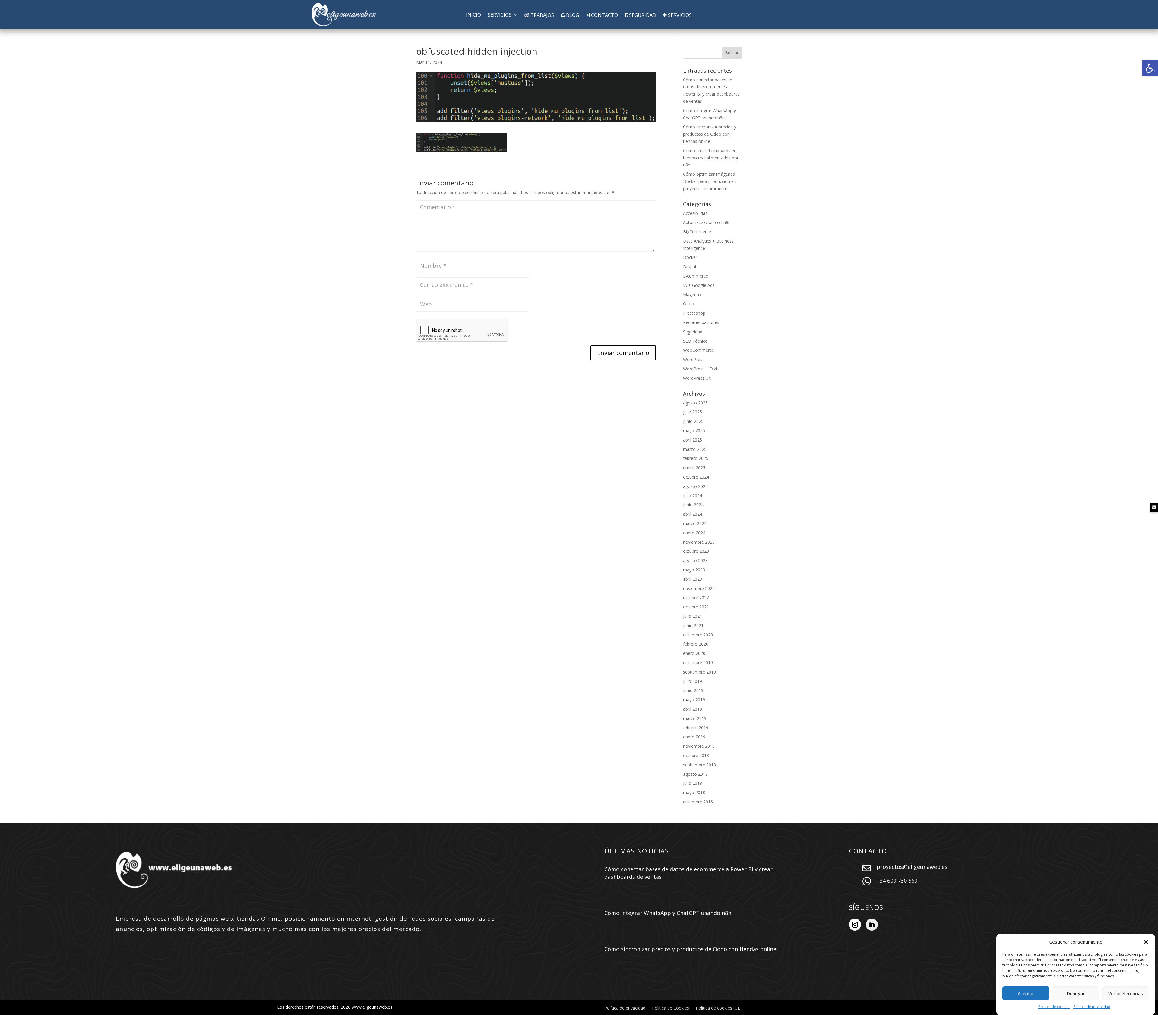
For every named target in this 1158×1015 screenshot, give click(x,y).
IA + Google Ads (699, 285)
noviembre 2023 (699, 542)
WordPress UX (697, 378)
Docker (690, 257)
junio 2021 (693, 625)
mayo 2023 (694, 570)
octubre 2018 (696, 755)
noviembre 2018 (699, 746)
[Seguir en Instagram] (855, 925)
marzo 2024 (695, 523)
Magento (692, 294)
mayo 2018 (694, 792)
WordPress (693, 359)
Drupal (689, 266)
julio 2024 (692, 495)
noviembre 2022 (699, 588)
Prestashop (694, 313)
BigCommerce (697, 231)
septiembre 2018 (699, 765)
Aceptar (1026, 993)
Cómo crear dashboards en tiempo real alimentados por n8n (711, 158)
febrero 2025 (695, 458)
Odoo (688, 303)
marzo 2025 (695, 449)
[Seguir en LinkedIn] (872, 925)
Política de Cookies (670, 1008)
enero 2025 (694, 467)
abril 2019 (692, 709)
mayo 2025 (694, 430)
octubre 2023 (696, 551)
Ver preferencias (1125, 993)
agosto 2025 (695, 403)
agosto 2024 (695, 486)
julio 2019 (692, 681)
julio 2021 (692, 616)
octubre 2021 (696, 607)
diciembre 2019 (698, 662)
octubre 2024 (696, 477)
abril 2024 (692, 514)
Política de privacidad (1091, 1006)
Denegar (1076, 993)
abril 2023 (692, 579)
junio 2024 (693, 504)
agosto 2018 (695, 774)
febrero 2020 (695, 644)
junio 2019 (693, 690)
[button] (1150, 68)
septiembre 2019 (699, 672)
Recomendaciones (701, 322)
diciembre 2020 (698, 635)
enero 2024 (694, 533)
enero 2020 (694, 653)
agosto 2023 (695, 560)
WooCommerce (698, 350)
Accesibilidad (695, 213)
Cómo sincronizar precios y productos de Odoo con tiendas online (709, 134)
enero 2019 (694, 737)
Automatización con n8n (707, 222)
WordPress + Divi (700, 369)
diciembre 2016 (698, 802)
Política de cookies (1054, 1006)
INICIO (473, 15)
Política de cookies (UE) (719, 1008)
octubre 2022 (696, 597)
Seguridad (692, 332)
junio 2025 (693, 421)
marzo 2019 (695, 718)
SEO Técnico (695, 341)
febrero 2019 (695, 728)
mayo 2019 (694, 699)
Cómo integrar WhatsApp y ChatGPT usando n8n (667, 912)
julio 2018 (692, 783)
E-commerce (695, 276)
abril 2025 (692, 440)
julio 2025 (692, 412)
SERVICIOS (499, 15)
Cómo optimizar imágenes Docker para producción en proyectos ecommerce (709, 181)
